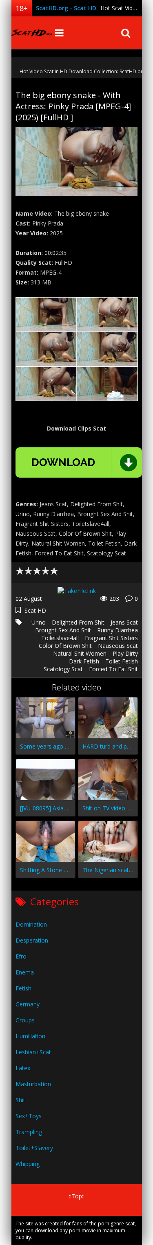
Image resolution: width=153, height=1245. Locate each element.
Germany (28, 1004)
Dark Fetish (84, 661)
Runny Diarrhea (117, 630)
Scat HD (35, 610)
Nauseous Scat (118, 646)
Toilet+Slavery (34, 1148)
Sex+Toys (29, 1116)
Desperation (32, 940)
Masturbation (33, 1084)
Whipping (28, 1164)
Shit (20, 1100)
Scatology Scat (63, 669)
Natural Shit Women (79, 653)
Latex (23, 1068)
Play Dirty (125, 653)
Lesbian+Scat (33, 1052)
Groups (25, 1020)
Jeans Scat (124, 622)
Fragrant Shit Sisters (111, 638)
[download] (79, 462)
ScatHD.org (31, 32)
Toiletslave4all (60, 638)
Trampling (29, 1132)
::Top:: (76, 1196)
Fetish (23, 988)
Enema (25, 972)
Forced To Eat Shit (113, 669)
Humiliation (30, 1036)
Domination (31, 924)
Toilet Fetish (121, 661)
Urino (38, 622)
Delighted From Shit (78, 622)
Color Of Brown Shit (65, 646)
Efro (21, 956)
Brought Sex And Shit (63, 630)
